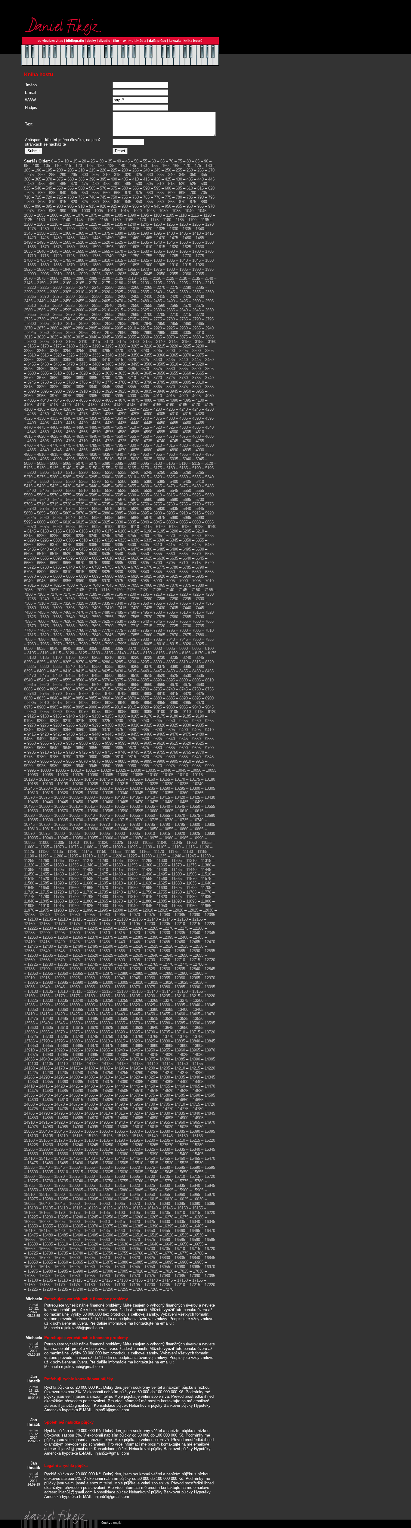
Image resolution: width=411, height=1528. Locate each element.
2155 (54, 283)
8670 (174, 684)
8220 (135, 657)
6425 (196, 544)
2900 (106, 328)
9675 (145, 747)
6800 (41, 572)
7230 (209, 594)
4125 (79, 405)
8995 (80, 707)
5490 (31, 490)
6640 (187, 558)
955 (179, 206)
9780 (41, 757)
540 (38, 188)
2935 (196, 328)
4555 (57, 432)
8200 (83, 657)
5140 (67, 468)
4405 (44, 423)
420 (157, 179)
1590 (96, 247)
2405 (135, 296)
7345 (132, 603)
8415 (80, 671)
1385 (132, 233)
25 (93, 161)
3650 (161, 373)
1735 (96, 256)
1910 (174, 265)
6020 (93, 522)
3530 (41, 368)
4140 (118, 405)
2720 (200, 314)
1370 (93, 233)
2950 (44, 332)
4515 (145, 427)
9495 (54, 738)
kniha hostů (193, 40)
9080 (109, 711)
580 (125, 188)
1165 (129, 220)
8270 (80, 662)
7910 (93, 639)
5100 (157, 463)
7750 (54, 630)
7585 (187, 617)
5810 (109, 508)
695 (182, 192)
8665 (161, 684)
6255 (132, 535)
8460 (196, 671)
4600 (174, 432)
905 (70, 206)
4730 (135, 441)
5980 (174, 517)
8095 (196, 648)
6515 (54, 553)
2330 (132, 292)
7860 (148, 635)
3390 (54, 359)
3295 (183, 350)
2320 (106, 292)
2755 (106, 319)
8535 (200, 675)
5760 (170, 504)
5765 (183, 504)
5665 (109, 499)
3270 (119, 350)
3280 (145, 350)
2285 (200, 287)
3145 (173, 341)
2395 (109, 296)
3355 (148, 355)
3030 (67, 337)
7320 (67, 603)
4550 (44, 432)
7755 (67, 630)
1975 (157, 269)
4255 (31, 414)
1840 (183, 260)
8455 (183, 671)
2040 (135, 274)
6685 (119, 562)
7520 (209, 612)
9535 (157, 738)
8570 (106, 680)
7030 (70, 585)
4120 (66, 405)
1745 (122, 256)
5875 (93, 513)
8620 (44, 684)
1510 (80, 242)
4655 (132, 436)
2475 (132, 301)
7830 (70, 635)
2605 (93, 310)
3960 (28, 396)
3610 (57, 373)
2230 (57, 287)
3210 (148, 346)
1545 (170, 242)
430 (179, 179)
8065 (119, 648)
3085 (209, 337)
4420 (83, 423)
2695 (135, 314)
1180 (167, 220)
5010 (109, 459)
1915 (187, 265)
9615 (174, 743)
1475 (174, 238)
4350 (93, 418)
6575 (209, 553)
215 (92, 170)
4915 (54, 454)
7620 (93, 621)
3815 (28, 386)
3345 (122, 355)
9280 (57, 725)
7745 (41, 630)
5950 (96, 517)
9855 (44, 761)
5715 (54, 504)
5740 (119, 504)
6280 (196, 535)
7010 (209, 581)
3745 (31, 382)
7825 (57, 635)
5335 (196, 477)
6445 (57, 549)
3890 (31, 391)
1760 (161, 256)
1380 (119, 233)
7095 (54, 590)
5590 (106, 495)
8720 (119, 689)
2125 (170, 278)
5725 (80, 504)
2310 (80, 292)
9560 (31, 743)
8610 (209, 680)
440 (200, 179)
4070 (122, 400)
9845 (209, 757)
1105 (170, 215)
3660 (187, 373)
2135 (196, 278)
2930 (183, 328)
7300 (200, 599)
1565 (31, 247)
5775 (209, 504)
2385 (83, 296)
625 (30, 192)
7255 (83, 599)
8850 (80, 698)
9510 (93, 738)
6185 (135, 531)
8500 (109, 675)
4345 (80, 418)
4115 (54, 405)
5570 (54, 495)
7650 (170, 621)
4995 (70, 459)
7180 (80, 594)
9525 (132, 738)
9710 (44, 752)
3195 (109, 346)
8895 (196, 698)
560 (81, 188)
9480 (200, 734)
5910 (183, 513)
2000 (31, 274)
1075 (93, 215)
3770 (96, 382)
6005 (54, 522)
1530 (132, 242)
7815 (31, 635)
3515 (187, 364)
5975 (161, 517)
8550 (54, 680)
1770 (187, 256)
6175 (109, 531)
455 (41, 183)
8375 (161, 666)
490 (117, 183)
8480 (57, 675)
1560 (209, 242)
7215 (170, 594)
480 (95, 183)
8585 (145, 680)
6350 (187, 540)
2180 (119, 283)
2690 (122, 314)
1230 (106, 224)
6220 (41, 535)
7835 (83, 635)
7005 (196, 581)
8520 (161, 675)
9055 (44, 711)
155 (154, 165)
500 (139, 183)
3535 (54, 368)
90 (206, 161)
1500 (54, 242)
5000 (83, 459)
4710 (83, 441)
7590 (200, 617)
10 (66, 161)
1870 (70, 265)
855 (150, 201)
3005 (187, 332)
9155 (109, 716)
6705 (170, 562)
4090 (174, 400)
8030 (28, 648)
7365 (183, 603)
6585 (44, 558)
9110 (187, 711)
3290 (170, 350)
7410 (109, 608)
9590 (109, 743)
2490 (170, 301)
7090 (41, 590)
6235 (80, 535)
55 (145, 161)
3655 (174, 373)
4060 (96, 400)
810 (52, 201)
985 (52, 210)
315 (117, 174)
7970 (57, 644)
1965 (132, 269)
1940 (67, 269)
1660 (93, 251)
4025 (196, 396)
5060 (54, 463)
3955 (200, 391)
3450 (209, 359)
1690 (170, 251)
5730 (93, 504)
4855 (83, 450)
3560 (119, 368)
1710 (31, 256)
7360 (170, 603)
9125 (31, 716)
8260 (54, 662)
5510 (83, 490)
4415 (70, 423)
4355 (106, 418)
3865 (157, 386)
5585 (93, 495)
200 (60, 170)
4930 (93, 454)
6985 (145, 581)
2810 (57, 323)
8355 (109, 666)
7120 (118, 590)
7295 (187, 599)
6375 (67, 544)
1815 (119, 260)
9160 (122, 716)
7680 (57, 626)
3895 (44, 391)
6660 (54, 562)
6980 (132, 581)
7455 (41, 612)
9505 (80, 738)
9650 (80, 747)
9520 (119, 738)
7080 (200, 585)
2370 (44, 296)
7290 (174, 599)
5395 (161, 481)
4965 (183, 454)
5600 (132, 495)
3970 (54, 396)
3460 (44, 364)
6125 (173, 526)
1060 (54, 215)
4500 (106, 427)
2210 (196, 283)
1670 (119, 251)
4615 (28, 436)
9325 (174, 725)
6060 (196, 522)
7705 (122, 626)
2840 (135, 323)
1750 (135, 256)
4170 (196, 405)
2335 (145, 292)
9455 (135, 734)
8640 (96, 684)
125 (89, 165)
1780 (28, 260)
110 (57, 165)
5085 (119, 463)
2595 (67, 310)
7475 (93, 612)
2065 (200, 274)
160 (165, 165)
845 (128, 201)
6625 (148, 558)
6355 (200, 540)
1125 (28, 220)
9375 (119, 729)
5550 (187, 490)
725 (60, 197)
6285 (209, 535)
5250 (161, 472)
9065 (70, 711)
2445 (54, 301)
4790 (106, 445)
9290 (83, 725)
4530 (183, 427)
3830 (67, 386)
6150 (44, 531)
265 (200, 170)
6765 (135, 567)
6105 (122, 526)
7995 (122, 644)
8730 (145, 689)
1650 (67, 251)
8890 (183, 698)
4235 (170, 409)
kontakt (175, 40)
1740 (109, 256)
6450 (70, 549)
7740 (28, 630)
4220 (132, 409)
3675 (41, 377)
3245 (54, 350)
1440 (83, 238)
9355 (67, 729)
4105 (28, 405)
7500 (157, 612)
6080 (57, 526)
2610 (106, 310)
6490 (174, 549)
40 (119, 161)
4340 (67, 418)
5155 (106, 468)
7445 (200, 608)
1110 (183, 215)
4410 (57, 423)
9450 (122, 734)
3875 (183, 386)
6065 (209, 522)
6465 (109, 549)
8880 (157, 698)
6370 (54, 544)
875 (193, 201)
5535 (148, 490)
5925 (31, 517)
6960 (80, 581)
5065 (67, 463)
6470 (122, 549)
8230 (161, 657)
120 (79, 165)
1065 (67, 215)
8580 (132, 680)
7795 (170, 630)
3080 (196, 337)
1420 (31, 238)
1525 (119, 242)
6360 (28, 544)
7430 (161, 608)
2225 (44, 287)
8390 (200, 666)
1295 (83, 229)
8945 (135, 702)
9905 (174, 761)
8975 (28, 707)
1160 (117, 220)
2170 (93, 283)
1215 (67, 224)
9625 (200, 743)
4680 (196, 436)
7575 (161, 617)
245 (157, 170)
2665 (57, 314)
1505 (67, 242)
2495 (183, 301)
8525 (174, 675)
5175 (157, 468)
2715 (187, 314)
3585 (183, 368)
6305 (70, 540)
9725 (83, 752)
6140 (212, 526)
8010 (161, 644)
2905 (119, 328)
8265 (67, 662)
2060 (187, 274)
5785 (44, 508)
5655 (83, 499)
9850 (31, 761)
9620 (187, 743)
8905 (31, 702)
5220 (83, 472)
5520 (109, 490)
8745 (183, 689)
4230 (157, 409)
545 (49, 188)
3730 (183, 377)
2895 (93, 328)
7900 (67, 639)
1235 (119, 224)
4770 (54, 445)
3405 (93, 359)
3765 (83, 382)
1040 (189, 210)
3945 (174, 391)
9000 (93, 707)
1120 (207, 215)
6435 (31, 549)
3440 (183, 359)
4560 (70, 432)
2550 (135, 305)
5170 (145, 468)
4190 (54, 409)
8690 (41, 689)
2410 (148, 296)
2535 (96, 305)
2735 (54, 319)
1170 (142, 220)
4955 (157, 454)
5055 (41, 463)
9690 (183, 747)
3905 (70, 391)
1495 (41, 242)
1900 (148, 265)
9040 (196, 707)
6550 (145, 553)
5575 (67, 495)
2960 (70, 332)
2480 (145, 301)
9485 (28, 738)
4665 (157, 436)
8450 (170, 671)
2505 (209, 301)
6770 (148, 567)
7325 (80, 603)
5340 (209, 477)
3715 (145, 377)
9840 (196, 757)
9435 (83, 734)
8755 (209, 689)
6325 (122, 540)
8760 (31, 693)
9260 (196, 720)
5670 (122, 499)
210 (81, 170)
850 (139, 201)
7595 (28, 621)
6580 (31, 558)
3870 (170, 386)
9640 (54, 747)
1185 (180, 220)
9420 (44, 734)
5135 (54, 468)
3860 (145, 386)
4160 (170, 405)
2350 (183, 292)
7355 (157, 603)
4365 (132, 418)
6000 (41, 522)
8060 (106, 648)
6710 (183, 562)
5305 (119, 477)
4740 (161, 441)
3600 (31, 373)
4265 (57, 414)
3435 (170, 359)
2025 (96, 274)
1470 (161, 238)
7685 (70, 626)
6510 (41, 553)
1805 (93, 260)
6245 (106, 535)
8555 (67, 680)
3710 (132, 377)
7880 (200, 635)
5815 (122, 508)
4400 (31, 423)
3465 (57, 364)
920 (103, 206)
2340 (157, 292)
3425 (145, 359)
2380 (70, 296)
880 (204, 201)
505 (150, 183)
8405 (54, 671)
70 (171, 161)
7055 (135, 585)
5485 (209, 486)
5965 (135, 517)
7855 (135, 635)
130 (100, 165)
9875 (96, 761)
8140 (121, 653)
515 (171, 183)
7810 (209, 630)
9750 (148, 752)
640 (63, 192)
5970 (148, 517)
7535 (57, 617)
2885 (67, 328)
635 (52, 192)
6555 (157, 553)
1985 (183, 269)
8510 (135, 675)
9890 (135, 761)
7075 (187, 585)
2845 (148, 323)
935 (135, 206)
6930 (187, 576)
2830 (109, 323)
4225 (145, 409)
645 (74, 192)
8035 (41, 648)
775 (168, 197)
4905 (28, 454)
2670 (70, 314)
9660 (106, 747)
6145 (31, 531)
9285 (70, 725)
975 (30, 210)
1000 (86, 210)
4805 (145, 445)
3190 (96, 346)
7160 (28, 594)
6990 (157, 581)
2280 (187, 287)
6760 (122, 567)
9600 (135, 743)
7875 (187, 635)
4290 (122, 414)
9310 (135, 725)
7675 (44, 626)
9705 (31, 752)
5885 (119, 513)
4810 (157, 445)
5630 (209, 495)
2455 (80, 301)
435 (190, 179)
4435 (122, 423)
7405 (96, 608)
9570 (57, 743)
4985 (44, 459)
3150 (186, 341)
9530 (145, 738)
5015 (122, 459)
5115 (196, 463)
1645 (54, 251)
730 (70, 197)
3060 (145, 337)
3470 (70, 364)
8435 (132, 671)
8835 (41, 698)
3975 (67, 396)
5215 (70, 472)
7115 (105, 590)
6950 (54, 581)
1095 (145, 215)
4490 (80, 427)
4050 (70, 400)
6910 (135, 576)
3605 (44, 373)
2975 (109, 332)
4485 (67, 427)
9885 (122, 761)
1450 (109, 238)
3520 (200, 364)
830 (95, 201)
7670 (31, 626)
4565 (83, 432)
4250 (209, 409)
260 (190, 170)
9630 (28, 747)
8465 (209, 671)
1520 (106, 242)
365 (38, 179)
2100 (106, 278)
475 (85, 183)
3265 (106, 350)
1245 (145, 224)
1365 (80, 233)
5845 (200, 508)
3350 (135, 355)
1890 (122, 265)
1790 (54, 260)
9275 (44, 725)
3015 (28, 337)
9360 (80, 729)
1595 (109, 247)
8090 (183, 648)
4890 (174, 450)
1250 (157, 224)
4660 (145, 436)
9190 (200, 716)
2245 (96, 287)
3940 (161, 391)
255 (179, 170)
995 (74, 210)
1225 (93, 224)
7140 (170, 590)
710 (27, 197)
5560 (28, 495)
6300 (57, 540)
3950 (187, 391)
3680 (54, 377)
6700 (157, 562)
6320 (109, 540)
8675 (187, 684)
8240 (187, 657)
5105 (170, 463)
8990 (67, 707)
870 (182, 201)
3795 (161, 382)
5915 (196, 513)
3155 (199, 341)
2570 (187, 305)
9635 (41, 747)
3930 (135, 391)
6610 (109, 558)
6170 (96, 531)
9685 (170, 747)
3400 (80, 359)
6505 (28, 553)
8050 (80, 648)
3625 (96, 373)
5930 (44, 517)
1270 (209, 224)
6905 (122, 576)
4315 (187, 414)
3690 (80, 377)
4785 (93, 445)
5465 (157, 486)
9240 (145, 720)
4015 (170, 396)
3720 (157, 377)
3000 (174, 332)
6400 (132, 544)
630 (41, 192)
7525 (31, 617)
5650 (70, 499)
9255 (183, 720)
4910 (41, 454)
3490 (122, 364)
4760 (28, 445)
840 (117, 201)
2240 (83, 287)
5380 (122, 481)
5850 (28, 513)
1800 (80, 260)
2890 (80, 328)
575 (114, 188)
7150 (196, 590)
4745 (174, 441)
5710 (41, 504)
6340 (161, 540)
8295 (145, 662)
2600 (80, 310)
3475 (83, 364)
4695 (44, 441)
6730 (44, 567)
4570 (96, 432)
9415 (31, 734)
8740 (170, 689)
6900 (109, 576)
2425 (187, 296)
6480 (148, 549)
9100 (161, 711)
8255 (41, 662)
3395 (67, 359)
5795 (70, 508)
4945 (132, 454)
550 (60, 188)
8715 (106, 689)
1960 (119, 269)
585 (135, 188)
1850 (209, 260)
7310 (41, 603)
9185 (187, 716)
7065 (161, 585)
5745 (132, 504)
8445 (157, 671)
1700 (196, 251)
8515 (148, 675)
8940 (122, 702)
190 (38, 170)
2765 (132, 319)
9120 (212, 711)
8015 (174, 644)
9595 (122, 743)
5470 (170, 486)
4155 (157, 405)
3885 (209, 386)
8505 (122, 675)
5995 (28, 522)
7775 (119, 630)
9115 (199, 711)
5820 (135, 508)
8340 (70, 666)
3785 (135, 382)
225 (114, 170)
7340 (119, 603)
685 (160, 192)
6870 (31, 576)
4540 (209, 427)
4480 (54, 427)
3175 (57, 346)
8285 (119, 662)
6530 (93, 553)
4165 (183, 405)
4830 (209, 445)
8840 (54, 698)
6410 (157, 544)
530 (204, 183)
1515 (93, 242)
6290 (31, 540)
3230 (200, 346)
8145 (134, 653)
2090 (80, 278)
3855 (132, 386)
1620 (174, 247)
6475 (135, 549)
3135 (147, 341)
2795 (209, 319)
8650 (122, 684)
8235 (174, 657)
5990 (200, 517)
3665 (200, 373)
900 (60, 206)
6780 (174, 567)
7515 (196, 612)
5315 (145, 477)
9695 (196, 747)
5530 (135, 490)
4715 (96, 441)
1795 (67, 260)
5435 (80, 486)
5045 (200, 459)
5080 (106, 463)
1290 (70, 229)
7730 (187, 626)
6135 (199, 526)
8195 (70, 657)
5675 (135, 499)
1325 (161, 229)
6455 (83, 549)
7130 (144, 590)
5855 (41, 513)
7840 (96, 635)
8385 (187, 666)
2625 (145, 310)
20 (84, 161)
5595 (119, 495)
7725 (174, 626)
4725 (122, 441)
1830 (157, 260)
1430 (57, 238)
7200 (132, 594)
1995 (209, 269)
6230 (67, 535)
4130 (92, 405)
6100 (109, 526)
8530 (187, 675)
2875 (41, 328)
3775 (109, 382)
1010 (111, 210)
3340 (109, 355)
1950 (93, 269)
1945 (80, 269)
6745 (83, 567)
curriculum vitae (50, 40)
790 (200, 197)
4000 (132, 396)
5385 (135, 481)
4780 (80, 445)
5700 (200, 499)
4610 (200, 432)
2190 (145, 283)
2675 (83, 314)
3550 (93, 368)
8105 (31, 653)
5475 (183, 486)
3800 (174, 382)
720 (49, 197)
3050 (119, 337)
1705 (209, 251)
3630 (109, 373)
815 (63, 201)
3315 (44, 355)
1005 (98, 210)
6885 (70, 576)
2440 (41, 301)
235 (135, 170)
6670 (80, 562)
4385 (183, 418)
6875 (44, 576)
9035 (183, 707)
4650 (119, 436)
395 (103, 179)
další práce (157, 40)
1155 (104, 220)
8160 (173, 653)
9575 (70, 743)
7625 (106, 621)
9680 (157, 747)
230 (125, 170)
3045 (106, 337)
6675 (93, 562)
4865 (109, 450)
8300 (157, 662)
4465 (200, 423)
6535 (106, 553)
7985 (96, 644)
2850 (161, 323)
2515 (44, 305)
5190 (196, 468)
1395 (157, 233)
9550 (196, 738)
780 (179, 197)
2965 (83, 332)
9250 (170, 720)
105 (47, 165)
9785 (54, 757)
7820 (44, 635)
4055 (83, 400)
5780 (31, 508)
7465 (67, 612)
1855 (31, 265)
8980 (41, 707)
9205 (54, 720)
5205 (44, 472)
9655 (93, 747)
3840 (93, 386)
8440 (145, 671)
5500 (57, 490)
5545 (174, 490)
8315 (196, 662)
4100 (200, 400)
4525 (170, 427)
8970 (200, 702)
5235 (122, 472)
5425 (54, 486)
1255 (170, 224)
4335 (54, 418)
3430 (157, 359)
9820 (145, 757)
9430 (70, 734)
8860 (106, 698)
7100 (67, 590)
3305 (209, 350)
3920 (109, 391)
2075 (41, 278)
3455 (31, 364)
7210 (157, 594)
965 (200, 206)
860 (160, 201)
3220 (174, 346)
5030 (161, 459)
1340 (200, 229)
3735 (196, 377)
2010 (57, 274)
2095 (93, 278)
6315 (96, 540)
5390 (148, 481)
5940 (70, 517)
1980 (170, 269)
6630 (161, 558)
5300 (106, 477)
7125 (131, 590)
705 (204, 192)
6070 (31, 526)
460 (52, 183)
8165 (186, 653)
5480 (196, 486)
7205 (145, 594)
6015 (80, 522)
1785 (41, 260)
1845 (196, 260)
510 (160, 183)
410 (135, 179)
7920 (119, 639)
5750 (145, 504)
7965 (44, 644)
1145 (79, 220)
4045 (57, 400)
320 (128, 174)
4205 (93, 409)
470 (74, 183)
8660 (148, 684)
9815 (132, 757)
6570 (196, 553)
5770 (196, 504)
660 (106, 192)
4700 (57, 441)
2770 (145, 319)
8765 (44, 693)
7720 (161, 626)
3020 (41, 337)
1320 (148, 229)
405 (125, 179)
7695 (96, 626)
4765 (41, 445)
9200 (41, 720)
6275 (183, 535)
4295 (135, 414)
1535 (145, 242)
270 (211, 170)
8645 (109, 684)
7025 (57, 585)
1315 (135, 229)
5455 (132, 486)
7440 (187, 608)
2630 (157, 310)
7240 (44, 599)
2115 (144, 278)
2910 (132, 328)
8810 (161, 693)
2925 (170, 328)
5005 (96, 459)
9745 (135, 752)
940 (146, 206)
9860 (57, 761)
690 (171, 192)
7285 (161, 599)
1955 (106, 269)
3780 (122, 382)
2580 (28, 310)
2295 (41, 292)
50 (136, 161)
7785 (145, 630)
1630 (200, 247)
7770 (106, 630)
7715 (148, 626)
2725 (28, 319)
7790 (157, 630)
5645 (57, 499)
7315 (54, 603)
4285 (109, 414)
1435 (70, 238)
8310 (183, 662)
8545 (41, 680)
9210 (67, 720)
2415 (161, 296)
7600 (41, 621)
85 (197, 161)
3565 (132, 368)
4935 (106, 454)
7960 (31, 644)
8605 (196, 680)
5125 (28, 468)
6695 (145, 562)
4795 (119, 445)
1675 (132, 251)
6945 (41, 581)
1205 (41, 224)
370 (49, 179)
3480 (96, 364)
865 (171, 201)
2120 (157, 278)
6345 (174, 540)
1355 (54, 233)
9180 (174, 716)
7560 (122, 617)
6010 (67, 522)
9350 (54, 729)
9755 (161, 752)
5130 (41, 468)
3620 (83, 373)
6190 (148, 531)
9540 (170, 738)
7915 (106, 639)
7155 (209, 590)
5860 (54, 513)
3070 (170, 337)
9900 (161, 761)
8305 (170, 662)
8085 (170, 648)
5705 (28, 504)
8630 (70, 684)
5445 (106, 486)
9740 (122, 752)
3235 (28, 350)
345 (182, 174)
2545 (122, 305)
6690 (132, 562)
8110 (44, 653)
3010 (200, 332)
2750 (93, 319)
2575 (200, 305)
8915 (57, 702)
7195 (119, 594)
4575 (109, 432)
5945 (83, 517)
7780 (132, 630)
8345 (83, 666)
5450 (119, 486)
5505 (70, 490)
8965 (187, 702)
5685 (161, 499)
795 (211, 197)
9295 (96, 725)
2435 (28, 301)
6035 (132, 522)
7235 (31, 599)
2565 (174, 305)
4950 (145, 454)
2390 (96, 296)
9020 (145, 707)
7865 (161, 635)
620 (211, 188)
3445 (196, 359)
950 (168, 206)
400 (114, 179)
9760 (174, 752)
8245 (200, 657)
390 (92, 179)
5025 (148, 459)
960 (190, 206)
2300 (54, 292)
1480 (187, 238)
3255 (80, 350)
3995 (119, 396)
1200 (28, 224)
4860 (96, 450)
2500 (196, 301)
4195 (67, 409)
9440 (96, 734)
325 (139, 174)
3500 (148, 364)
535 (27, 188)
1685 (157, 251)
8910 (44, 702)
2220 (31, 287)
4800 (132, 445)
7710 (135, 626)
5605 (145, 495)
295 (74, 174)
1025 (150, 210)
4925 (80, 454)
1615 (161, 247)
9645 (67, 747)
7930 (145, 639)
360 (27, 179)
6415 (170, 544)
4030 (209, 396)
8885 (170, 698)
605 (179, 188)
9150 (96, 716)
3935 (148, 391)
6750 (96, 567)
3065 (157, 337)
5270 (28, 477)
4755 (200, 441)
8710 (93, 689)
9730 (96, 752)
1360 (67, 233)
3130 (134, 341)
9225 (106, 720)
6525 (80, 553)
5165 (132, 468)
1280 (44, 229)
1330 (174, 229)
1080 (106, 215)
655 (95, 192)
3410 (106, 359)
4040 (44, 400)
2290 (28, 292)
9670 (132, 747)
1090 (132, 215)
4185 (41, 409)
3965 (41, 396)
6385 (93, 544)
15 (75, 161)
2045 (148, 274)
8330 (44, 666)
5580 (80, 495)
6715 (196, 562)
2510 (31, 305)
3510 (174, 364)
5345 (31, 481)
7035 (83, 585)
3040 (93, 337)
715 (38, 197)
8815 (174, 693)
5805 (96, 508)
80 (189, 161)
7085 (28, 590)
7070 (174, 585)
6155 (57, 531)
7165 (41, 594)
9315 (148, 725)
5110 (183, 463)
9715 (57, 752)
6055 (183, 522)
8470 (31, 675)
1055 (41, 215)
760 (135, 197)
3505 (161, 364)
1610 (148, 247)
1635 (28, 251)
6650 (28, 562)
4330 (41, 418)
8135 (108, 653)
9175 (161, 716)
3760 (70, 382)
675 (139, 192)
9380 (132, 729)
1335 (187, 229)
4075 (135, 400)
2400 (122, 296)
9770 (200, 752)
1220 (80, 224)
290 (63, 174)
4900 (200, 450)
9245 (157, 720)
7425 (148, 608)
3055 (132, 337)
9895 (148, 761)
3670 (28, 377)
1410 (196, 233)
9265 (209, 720)
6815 (80, 572)
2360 (209, 292)
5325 (170, 477)
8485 (70, 675)
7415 (122, 608)
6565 (183, 553)
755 (125, 197)
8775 (70, 693)
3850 (119, 386)
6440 (44, 549)
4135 (105, 405)
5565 (41, 495)
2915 (145, 328)
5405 (187, 481)
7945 (183, 639)
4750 (187, 441)
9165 (135, 716)
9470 (174, 734)
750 (114, 197)
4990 (57, 459)
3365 (174, 355)
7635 (132, 621)
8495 (96, 675)
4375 (157, 418)
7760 (80, 630)
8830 (28, 698)
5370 (96, 481)
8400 (41, 671)
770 (157, 197)
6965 (93, 581)
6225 (54, 535)
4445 (148, 423)
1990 (196, 269)
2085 (67, 278)
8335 (57, 666)
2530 (83, 305)
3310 (31, 355)
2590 (54, 310)
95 (26, 165)
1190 (192, 220)
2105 (119, 278)
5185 (183, 468)
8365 (135, 666)
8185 (44, 657)
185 (27, 170)
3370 (187, 355)
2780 (170, 319)
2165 (80, 283)
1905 (161, 265)
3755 (57, 382)
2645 (196, 310)
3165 (31, 346)
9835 (183, 757)
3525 (28, 368)
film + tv (119, 40)
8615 (31, 684)
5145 (80, 468)
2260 (135, 287)
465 (63, 183)
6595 (70, 558)
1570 (44, 247)
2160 (67, 283)
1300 (96, 229)
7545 (83, 617)
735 (81, 197)
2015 (70, 274)
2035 (122, 274)
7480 (106, 612)
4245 (196, 409)
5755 (157, 504)
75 (180, 161)
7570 (148, 617)
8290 (132, 662)
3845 (106, 386)
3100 (57, 341)
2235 (70, 287)
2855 (174, 323)
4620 (41, 436)
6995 (170, 581)
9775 (28, 757)
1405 (183, 233)
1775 (200, 256)
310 (106, 174)
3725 (170, 377)
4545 (31, 432)
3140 (160, 341)
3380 (28, 359)
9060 (57, 711)
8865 (119, 698)
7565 (135, 617)
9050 (31, 711)
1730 (83, 256)
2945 (31, 332)
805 (41, 201)
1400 (170, 233)
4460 (187, 423)
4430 (109, 423)
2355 (196, 292)
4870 (122, 450)
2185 (132, 283)
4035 (31, 400)
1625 (187, 247)
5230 (109, 472)
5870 (80, 513)
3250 (67, 350)
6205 (187, 531)
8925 (83, 702)
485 (106, 183)
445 (211, 179)
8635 (83, 684)
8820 (187, 693)
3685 (67, 377)
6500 (200, 549)
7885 (28, 639)
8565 (93, 680)
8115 (57, 653)
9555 (209, 738)
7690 (83, 626)
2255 (122, 287)
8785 (96, 693)
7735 (200, 626)
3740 (209, 377)
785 (190, 197)
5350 (44, 481)
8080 (157, 648)
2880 (54, 328)
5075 (93, 463)
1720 (57, 256)
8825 (200, 693)
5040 (187, 459)
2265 (148, 287)
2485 (157, 301)
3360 (161, 355)
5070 (80, 463)
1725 (70, 256)
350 (193, 174)
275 (30, 174)
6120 (160, 526)
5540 (161, 490)
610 (190, 188)
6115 (148, 526)
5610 (157, 495)
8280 (106, 662)
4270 (70, 414)
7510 (183, 612)
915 (92, 206)
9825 (157, 757)
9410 (209, 729)
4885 (161, 450)
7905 (80, 639)
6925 (174, 576)
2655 (31, 314)
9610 (161, 743)
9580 (83, 743)
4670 (170, 436)
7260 (96, 599)
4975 (209, 454)
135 (111, 165)
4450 (161, 423)
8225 (148, 657)
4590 (148, 432)
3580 (170, 368)
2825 (96, 323)
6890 (83, 576)
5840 (187, 508)
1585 (83, 247)
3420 (132, 359)
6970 (106, 581)
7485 (119, 612)
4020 (183, 396)
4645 (106, 436)
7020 (44, 585)
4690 (31, 441)
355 (204, 174)
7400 (83, 608)
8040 (54, 648)
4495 (93, 427)
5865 (67, 513)
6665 (67, 562)
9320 (161, 725)
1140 (66, 220)
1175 (154, 220)
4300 (148, 414)
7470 (80, 612)
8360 (122, 666)
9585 (96, 743)
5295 (93, 477)
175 (198, 165)
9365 (93, 729)
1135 (53, 220)
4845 (57, 450)
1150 (91, 220)
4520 (157, 427)
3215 (161, 346)
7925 (132, 639)
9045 (209, 707)
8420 (93, 671)
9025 (157, 707)
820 (74, 201)
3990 (106, 396)
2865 (200, 323)
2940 (209, 328)
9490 (41, 738)
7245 (57, 599)
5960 (122, 517)
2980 (122, 332)
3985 (93, 396)
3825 (54, 386)
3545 (80, 368)
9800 (93, 757)
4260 (44, 414)
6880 (57, 576)
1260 (183, 224)
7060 (148, 585)
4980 (31, 459)
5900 (157, 513)
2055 (174, 274)
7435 (174, 608)
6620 (135, 558)
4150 (144, 405)
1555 (196, 242)
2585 (41, 310)
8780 (83, 693)
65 (162, 161)
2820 (83, 323)
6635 (174, 558)
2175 (106, 283)
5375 (109, 481)
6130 (186, 526)
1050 (28, 215)
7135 (157, 590)
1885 (109, 265)
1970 (145, 269)
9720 (70, 752)
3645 (148, 373)
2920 (157, 328)
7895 (54, 639)
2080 (54, 278)
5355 (57, 481)
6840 (145, 572)
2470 (119, 301)
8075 (145, 648)
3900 (57, 391)
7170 (54, 594)
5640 (44, 499)
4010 (157, 396)
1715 (44, 256)
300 (85, 174)
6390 (106, 544)
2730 (41, 319)
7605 (54, 621)
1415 (209, 233)
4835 (31, 450)
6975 (119, 581)
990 (63, 210)
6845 (157, 572)
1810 (106, 260)
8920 (70, 702)
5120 (209, 463)
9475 (187, 734)
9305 (122, 725)
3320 (57, 355)
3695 (93, 377)
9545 (183, 738)
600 (168, 188)
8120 (70, 653)
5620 (183, 495)
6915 (148, 576)
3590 (196, 368)
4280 (96, 414)
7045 (109, 585)
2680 (96, 314)
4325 (28, 418)
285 (52, 174)
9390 (157, 729)
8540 (28, 680)
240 (146, 170)
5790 (57, 508)
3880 (196, 386)
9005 (106, 707)
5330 (183, 477)
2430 (200, 296)
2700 (148, 314)
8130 (95, 653)
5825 (148, 508)
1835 (170, 260)
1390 (145, 233)
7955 (209, 639)
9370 (106, 729)
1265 (196, 224)
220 (103, 170)
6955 (67, 581)
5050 (28, 463)
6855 (183, 572)
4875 (135, 450)
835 (106, 201)
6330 (135, 540)
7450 (28, 612)
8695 (54, 689)
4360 (119, 418)
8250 (28, 662)
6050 (170, 522)
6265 (157, 535)
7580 (174, 617)
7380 (31, 608)
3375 (200, 355)
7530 (44, 617)
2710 (174, 314)
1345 (28, 233)
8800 (135, 693)
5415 (28, 486)
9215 (80, 720)
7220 (183, 594)
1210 (54, 224)
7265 (109, 599)
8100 (209, 648)
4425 (96, 423)
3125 (121, 341)
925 (114, 206)
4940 (119, 454)
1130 (41, 220)
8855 (93, 698)
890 (38, 206)
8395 (28, 671)
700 (193, 192)
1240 (132, 224)
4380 (170, 418)
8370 (148, 666)
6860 (196, 572)
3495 (135, 364)
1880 (96, 265)
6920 (161, 576)
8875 (145, 698)
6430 (209, 544)
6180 (122, 531)
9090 (135, 711)
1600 (122, 247)
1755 (148, 256)
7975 (70, 644)
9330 (187, 725)
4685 (209, 436)
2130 (183, 278)
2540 (109, 305)
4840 (44, 450)
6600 (83, 558)
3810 (200, 382)
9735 (109, 752)
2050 (161, 274)
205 (70, 170)
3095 (44, 341)
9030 (170, 707)
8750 (196, 689)
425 (168, 179)
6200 (174, 531)
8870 (132, 698)
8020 (187, 644)
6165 (83, 531)
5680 (148, 499)
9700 (209, 747)
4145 (131, 405)
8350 (96, 666)
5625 (196, 495)
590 (146, 188)
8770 (57, 693)
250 (168, 170)
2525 (70, 305)
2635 (170, 310)
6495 (187, 549)
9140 (70, 716)
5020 (135, 459)
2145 (28, 283)
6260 (145, 535)
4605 (187, 432)
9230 (119, 720)
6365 (41, 544)
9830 (170, 757)
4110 (41, 405)
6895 (96, 576)
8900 (209, 698)
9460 (148, 734)
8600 (183, 680)
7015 (31, 585)
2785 (183, 319)
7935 (157, 639)
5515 (96, 490)
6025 (106, 522)
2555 (148, 305)
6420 (183, 544)
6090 (83, 526)
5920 (209, 513)
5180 (170, 468)
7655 (183, 621)
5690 (174, 499)
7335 (106, 603)
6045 (157, 522)
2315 (93, 292)
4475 (41, 427)
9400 (183, 729)
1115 (195, 215)
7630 (119, 621)
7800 (183, 630)
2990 (148, 332)
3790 (148, 382)
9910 (187, 761)
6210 (200, 531)
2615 (119, 310)
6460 (96, 549)
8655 (135, 684)
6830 (119, 572)
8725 (132, 689)
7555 (109, 617)
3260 (93, 350)
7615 (80, 621)
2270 (161, 287)
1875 (83, 265)
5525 (122, 490)
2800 (31, 323)
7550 (96, 617)
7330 (93, 603)
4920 (67, 454)
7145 (183, 590)
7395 (70, 608)
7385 (44, 608)
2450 (67, 301)
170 (187, 165)
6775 (161, 567)
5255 (174, 472)
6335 (148, 540)
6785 (187, 567)
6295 (44, 540)
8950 (148, 702)
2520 (57, 305)
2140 (209, 278)
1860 (44, 265)
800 (30, 201)
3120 (108, 341)
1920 (200, 265)
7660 (196, 621)
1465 (148, 238)
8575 (119, 680)
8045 (67, 648)
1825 (145, 260)
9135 (57, 716)
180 (209, 165)
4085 (161, 400)
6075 (44, 526)
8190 (57, 657)
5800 (83, 508)
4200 (80, 409)
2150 (41, 283)
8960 (174, 702)
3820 (41, 386)
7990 (109, 644)
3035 (80, 337)
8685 (28, 689)
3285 (157, 350)
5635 (31, 499)
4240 (183, 409)
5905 (170, 513)
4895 (187, 450)
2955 (57, 332)
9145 (83, 716)
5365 (83, 481)
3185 (83, 346)
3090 (31, 341)
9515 (106, 738)
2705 (161, 314)
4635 (80, 436)
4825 (196, 445)
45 (127, 161)
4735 (148, 441)
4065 (109, 400)
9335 (200, 725)
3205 (135, 346)
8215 (122, 657)
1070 (80, 215)
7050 (122, 585)
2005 (44, 274)
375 (60, 179)
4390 (196, 418)
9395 (170, 729)
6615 (122, 558)
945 (157, 206)
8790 (109, 693)
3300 (196, 350)
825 (85, 201)
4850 (70, 450)
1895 (135, 265)
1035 (176, 210)
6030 (119, 522)
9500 (67, 738)
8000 (135, 644)
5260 (187, 472)
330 (150, 174)
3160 (212, 341)
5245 (148, 472)
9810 (119, 757)
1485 (200, 238)
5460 (145, 486)
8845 (67, 698)
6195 (161, 531)
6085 (70, 526)
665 (117, 192)
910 (81, 206)
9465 (161, 734)
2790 (196, 319)
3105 (70, 341)
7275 (135, 599)
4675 (183, 436)
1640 (41, 251)
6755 (109, 567)
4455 (174, 423)
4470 (28, 427)
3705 (119, 377)
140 (122, 165)
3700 (106, 377)
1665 (106, 251)
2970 (96, 332)
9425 (57, 734)
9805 (106, 757)
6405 (145, 544)
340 (171, 174)
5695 (187, 499)
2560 (161, 305)
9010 (119, 707)
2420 (174, 296)
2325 (119, 292)
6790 (200, 567)
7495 (145, 612)
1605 (135, 247)
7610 (67, 621)
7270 (122, 599)
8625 (57, 684)
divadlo (104, 40)
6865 (209, 572)
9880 (109, 761)
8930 (96, 702)
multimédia (137, 40)
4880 (148, 450)
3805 (187, 382)
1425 (44, 238)
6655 (41, 562)
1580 (70, 247)
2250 (109, 287)
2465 (106, 301)
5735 (106, 504)
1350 (41, 233)
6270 (170, 535)
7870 (174, 635)
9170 (148, 716)
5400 (174, 481)
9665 (119, 747)
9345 (41, 729)
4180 (28, 409)
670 (128, 192)
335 (160, 174)
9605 (148, 743)
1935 (54, 269)
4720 (109, 441)
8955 (161, 702)
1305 (109, 229)
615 (200, 188)
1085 (119, 215)
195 (49, 170)
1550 (183, 242)
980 (41, 210)
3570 (145, 368)
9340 (28, 729)
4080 (148, 400)
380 (70, 179)
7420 (135, 608)
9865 (70, 761)
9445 (109, 734)
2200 (170, 283)
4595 (161, 432)
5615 (170, 495)
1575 (57, 247)
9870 (83, 761)
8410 (67, 671)
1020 (137, 210)
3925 (122, 391)
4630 (67, 436)
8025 (200, 644)
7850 (122, 635)
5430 (67, 486)
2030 (109, 274)
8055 (93, 648)
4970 (196, 454)
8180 (31, 657)
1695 (183, 251)
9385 (145, 729)
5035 (174, 459)
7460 (54, 612)
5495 (44, 490)
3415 (119, 359)
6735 (57, 567)
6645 (200, 558)
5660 (96, 499)
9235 (132, 720)
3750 (44, 382)
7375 (209, 603)
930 (125, 206)
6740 (70, 567)
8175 (212, 653)
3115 (96, 341)
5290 (80, 477)
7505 (170, 612)
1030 (163, 210)
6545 (132, 553)
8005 (148, 644)
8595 (170, 680)
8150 (147, 653)
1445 (96, 238)
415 (146, 179)
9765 (187, 752)
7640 (145, 621)
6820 (93, 572)
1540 (157, 242)
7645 (157, 621)
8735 (157, 689)
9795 (80, 757)
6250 (119, 535)
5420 (41, 486)
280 (41, 174)
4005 (145, 396)
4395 (209, 418)
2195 (157, 283)
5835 (174, 508)
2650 (209, 310)
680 (150, 192)
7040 (96, 585)
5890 (132, 513)
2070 (28, 278)
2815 (70, 323)
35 (110, 161)
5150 (93, 468)
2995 (161, 332)
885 (27, 206)
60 (154, 161)
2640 (183, 310)
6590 (57, 558)
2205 (183, 283)
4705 (70, 441)
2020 (83, 274)
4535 (196, 427)
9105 (174, 711)
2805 (44, 323)
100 (36, 165)
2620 (132, 310)
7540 (70, 617)
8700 (67, 689)
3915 (96, 391)
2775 (157, 319)
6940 (28, 581)
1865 (57, 265)
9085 (122, 711)
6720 (209, 562)
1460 (135, 238)
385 (81, 179)
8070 (132, 648)
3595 (209, 368)
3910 (83, 391)
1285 (57, 229)
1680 (145, 251)
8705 (80, 689)
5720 (67, 504)
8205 (96, 657)
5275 (41, 477)
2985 (135, 332)
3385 (41, 359)
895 (49, 206)
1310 (122, 229)
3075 (183, 337)
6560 (170, 553)
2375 (57, 296)
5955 (109, 517)
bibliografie (75, 40)
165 (176, 165)
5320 (157, 477)
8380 (174, 666)
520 (182, 183)
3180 (70, 346)
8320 (209, 662)
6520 (67, 553)
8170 (199, 653)
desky (91, 40)
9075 (96, 711)
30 (101, 161)
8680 (200, 684)
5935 (57, 517)
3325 (70, 355)
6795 (28, 572)
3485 (109, 364)
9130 (44, 716)
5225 (96, 472)
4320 (200, 414)
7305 (28, 603)
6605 (96, 558)
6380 (80, 544)
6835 (132, 572)
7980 (83, 644)
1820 (132, 260)
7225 (196, 594)
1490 (28, 242)
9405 (196, 729)
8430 (119, 671)
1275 (31, 229)
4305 (161, 414)
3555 (106, 368)
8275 (93, 662)
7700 (109, 626)
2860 (187, 323)
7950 (196, 639)
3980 (80, 396)
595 (157, 188)
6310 (83, 540)
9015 (132, 707)
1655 (80, 251)
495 (128, 183)
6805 (54, 572)
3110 (83, 341)
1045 (202, 210)
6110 (135, 526)
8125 (83, 653)
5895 (145, 513)
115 (68, 165)
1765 (174, 256)
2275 (174, 287)
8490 (83, 675)
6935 (200, 576)
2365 (31, 296)
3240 (41, 350)
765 (146, 197)
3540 (67, 368)
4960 (170, 454)
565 (92, 188)
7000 (183, 581)
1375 (106, 233)
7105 (80, 590)
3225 (187, 346)
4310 (174, 414)
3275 (132, 350)
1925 (28, 269)
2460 (93, 301)
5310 (132, 477)
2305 (67, 292)
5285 (67, 477)
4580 (122, 432)
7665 (209, 621)
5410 (200, 481)
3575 (157, 368)
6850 (170, 572)
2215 (209, 283)
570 (103, 188)
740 (92, 197)
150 (144, 165)
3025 (54, 337)
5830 (161, 508)
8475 (44, 675)
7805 (196, 630)
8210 (109, 657)
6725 (31, 567)
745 (103, 197)
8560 (80, 680)
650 (85, 192)
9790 (67, 757)
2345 (170, 292)
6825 (106, 572)
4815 (170, 445)
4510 (132, 427)
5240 (135, 472)
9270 (31, 725)
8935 (109, 702)
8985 (54, 707)
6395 (119, 544)
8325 (31, 666)
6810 (67, 572)
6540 (119, 553)
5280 (54, 477)
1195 (205, 220)
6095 (96, 526)
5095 (145, 463)
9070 (83, 711)
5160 (119, 468)
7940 (170, 639)
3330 (83, 355)
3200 (122, 346)
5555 (200, 490)
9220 (93, 720)
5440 (93, 486)
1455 (122, 238)
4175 (209, 405)
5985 (187, 517)
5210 (57, 472)
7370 (196, 603)
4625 (54, 436)
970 (211, 206)
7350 (145, 603)
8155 (160, 653)
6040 (145, 522)
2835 (122, 323)
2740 (67, 319)
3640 (135, 373)
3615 (70, 373)
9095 (148, 711)
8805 (148, 693)
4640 (93, 436)
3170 (44, 346)
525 (193, 183)
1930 (41, 269)
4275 (83, 414)
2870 (28, 328)
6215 (28, 535)
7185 (93, 594)
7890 (41, 639)
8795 (122, 693)
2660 (44, 314)
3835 (80, 386)
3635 (122, 373)
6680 (106, 562)
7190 (106, 594)
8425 (106, 671)
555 (70, 188)
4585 (135, 432)
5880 (106, 513)
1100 (157, 215)
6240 (93, 535)
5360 (70, 481)
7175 (67, 594)
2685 (109, 314)
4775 (67, 445)
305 (95, 174)
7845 (109, 635)
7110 (93, 590)
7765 (93, 630)
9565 (44, 743)
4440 (135, 423)
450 (30, 183)
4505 (119, 427)
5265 (200, 472)
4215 (119, 409)
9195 (28, 720)
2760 (119, 319)
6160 (70, 531)
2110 (132, 278)
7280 (148, 599)
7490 (132, 612)
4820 (183, 445)
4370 (145, 418)
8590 (157, 680)
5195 (209, 468)
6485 (161, 549)
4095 (187, 400)
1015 (124, 210)
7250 (70, 599)
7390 (57, 608)
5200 (31, 472)
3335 (96, 355)
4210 (106, 409)
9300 (109, 725)
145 (133, 165)
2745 (80, 319)
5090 (132, 463)
